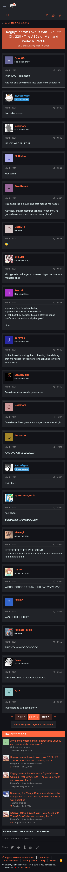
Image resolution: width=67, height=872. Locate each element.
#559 (59, 672)
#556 (59, 581)
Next (44, 716)
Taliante (14, 803)
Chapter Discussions (32, 763)
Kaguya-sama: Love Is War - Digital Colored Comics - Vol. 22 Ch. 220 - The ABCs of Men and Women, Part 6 (35, 777)
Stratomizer (21, 374)
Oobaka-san (16, 747)
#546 (59, 238)
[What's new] (59, 15)
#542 (59, 108)
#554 (59, 507)
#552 (59, 447)
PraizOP (19, 599)
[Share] (54, 70)
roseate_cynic (23, 629)
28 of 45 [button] (33, 716)
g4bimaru (20, 125)
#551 (60, 417)
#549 (59, 350)
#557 (59, 611)
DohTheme (25, 867)
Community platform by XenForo (29, 865)
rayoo (18, 569)
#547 (59, 269)
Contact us (44, 857)
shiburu (19, 256)
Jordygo (19, 337)
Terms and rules (10, 860)
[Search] (8, 15)
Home (53, 860)
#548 (59, 302)
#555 (59, 544)
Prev (22, 716)
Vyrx (17, 690)
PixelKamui (21, 186)
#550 (59, 387)
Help (43, 860)
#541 (60, 70)
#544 (59, 168)
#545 (59, 198)
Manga (27, 747)
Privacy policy (30, 860)
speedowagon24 (24, 495)
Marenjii (19, 532)
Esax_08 (19, 58)
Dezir (17, 660)
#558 (59, 642)
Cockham (20, 404)
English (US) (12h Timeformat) (19, 857)
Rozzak (19, 290)
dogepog (20, 435)
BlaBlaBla (20, 156)
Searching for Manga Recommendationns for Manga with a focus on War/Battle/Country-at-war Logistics (36, 796)
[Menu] (4, 5)
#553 (59, 477)
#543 (59, 138)
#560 (59, 702)
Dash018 (19, 226)
